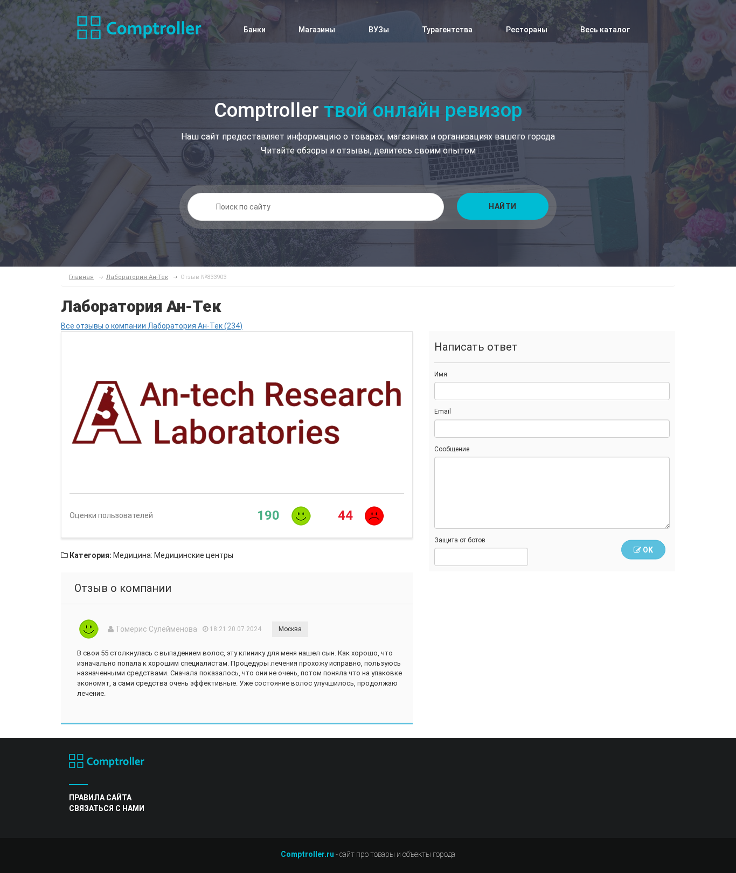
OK (647, 550)
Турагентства (447, 29)
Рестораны (526, 29)
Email (442, 411)
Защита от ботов (459, 540)
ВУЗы (379, 29)
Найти (503, 206)
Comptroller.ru (307, 854)
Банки (255, 29)
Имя (440, 374)
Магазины (316, 29)
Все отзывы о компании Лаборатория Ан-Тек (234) (151, 326)
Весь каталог (605, 29)
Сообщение (451, 449)
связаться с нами (106, 808)
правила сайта (100, 797)
